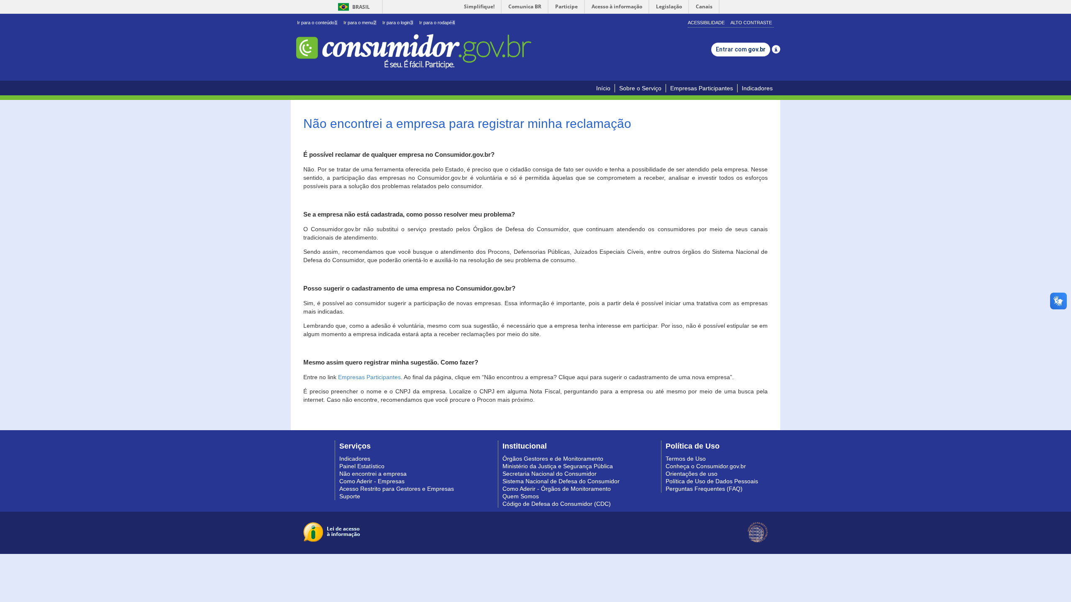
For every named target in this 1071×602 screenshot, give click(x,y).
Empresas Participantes (701, 88)
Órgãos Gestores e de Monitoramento (552, 458)
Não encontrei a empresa (373, 473)
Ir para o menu (359, 22)
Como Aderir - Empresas (372, 481)
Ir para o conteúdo (317, 22)
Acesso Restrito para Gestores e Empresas (396, 488)
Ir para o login (397, 22)
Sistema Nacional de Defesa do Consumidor (561, 481)
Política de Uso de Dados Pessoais (712, 481)
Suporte (349, 496)
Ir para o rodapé (437, 22)
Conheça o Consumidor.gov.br (706, 466)
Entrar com (741, 49)
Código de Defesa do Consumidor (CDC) (556, 503)
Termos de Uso (686, 458)
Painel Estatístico (361, 466)
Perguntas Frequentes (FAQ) (704, 488)
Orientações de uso (691, 473)
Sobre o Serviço (640, 88)
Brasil (352, 6)
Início (603, 88)
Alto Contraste (751, 22)
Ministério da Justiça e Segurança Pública (557, 466)
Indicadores (757, 88)
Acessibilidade (706, 22)
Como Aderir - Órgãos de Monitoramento (556, 488)
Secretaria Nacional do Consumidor (549, 473)
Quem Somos (520, 496)
